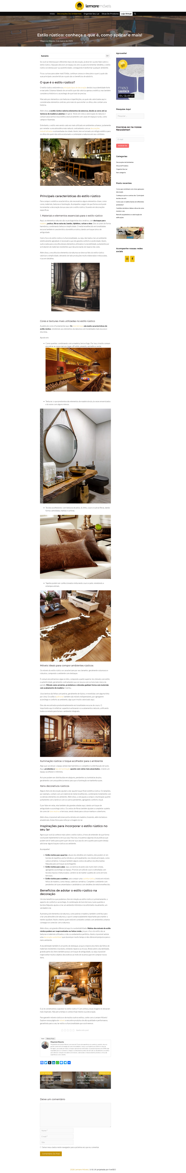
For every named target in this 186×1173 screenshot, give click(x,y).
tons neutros (55, 811)
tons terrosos (77, 326)
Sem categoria (121, 172)
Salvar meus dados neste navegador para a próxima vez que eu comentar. (70, 1147)
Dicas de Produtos (110, 14)
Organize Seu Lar (91, 14)
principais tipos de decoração (75, 87)
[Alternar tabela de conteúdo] (106, 55)
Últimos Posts (50, 1038)
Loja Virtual (126, 14)
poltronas (60, 696)
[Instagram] (127, 259)
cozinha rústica (89, 878)
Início (52, 14)
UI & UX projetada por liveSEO (103, 1170)
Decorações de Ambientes (69, 14)
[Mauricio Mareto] (45, 1048)
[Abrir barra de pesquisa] (135, 14)
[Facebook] (132, 259)
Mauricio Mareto (57, 1042)
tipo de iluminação (62, 769)
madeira (43, 223)
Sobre (42, 1038)
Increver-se (122, 146)
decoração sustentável (53, 937)
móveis (62, 1020)
